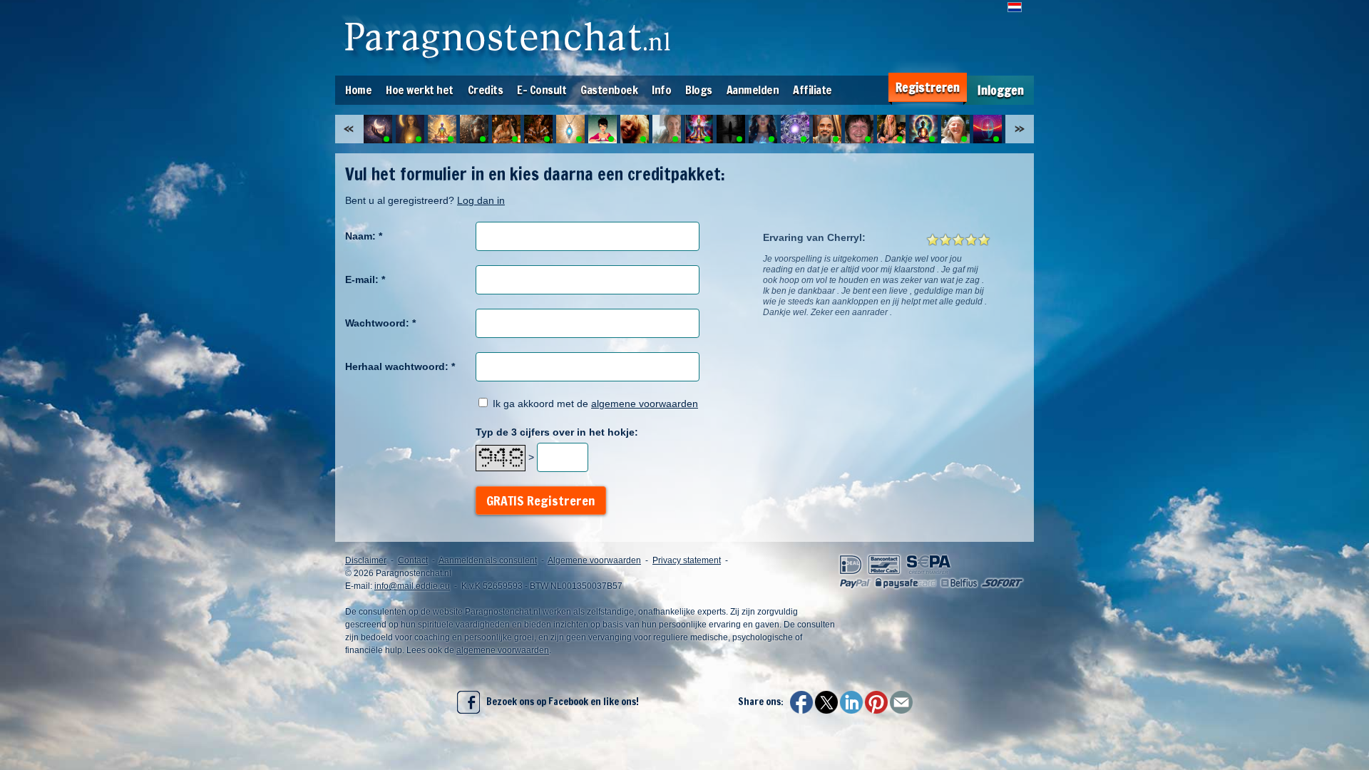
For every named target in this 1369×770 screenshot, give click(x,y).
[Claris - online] (602, 129)
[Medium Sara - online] (506, 129)
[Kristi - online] (666, 129)
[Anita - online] (763, 129)
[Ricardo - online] (827, 129)
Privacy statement (686, 560)
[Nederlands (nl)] (1014, 7)
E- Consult (541, 90)
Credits (485, 90)
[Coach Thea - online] (955, 129)
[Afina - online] (731, 129)
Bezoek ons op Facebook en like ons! (559, 701)
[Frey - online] (570, 129)
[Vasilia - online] (891, 129)
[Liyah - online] (442, 129)
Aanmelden (753, 90)
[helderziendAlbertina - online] (538, 129)
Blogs (698, 90)
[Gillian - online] (987, 129)
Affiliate (812, 90)
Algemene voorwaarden (594, 560)
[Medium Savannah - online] (923, 129)
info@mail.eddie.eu (412, 586)
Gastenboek (608, 90)
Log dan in (481, 200)
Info (661, 90)
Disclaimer (365, 560)
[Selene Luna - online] (410, 129)
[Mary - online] (859, 129)
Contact (413, 560)
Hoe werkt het (419, 90)
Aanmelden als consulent (488, 560)
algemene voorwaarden (644, 403)
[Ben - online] (795, 129)
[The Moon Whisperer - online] (378, 129)
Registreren (928, 87)
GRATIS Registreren (540, 500)
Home (358, 90)
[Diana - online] (474, 129)
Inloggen (1001, 90)
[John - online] (698, 129)
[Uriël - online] (634, 129)
